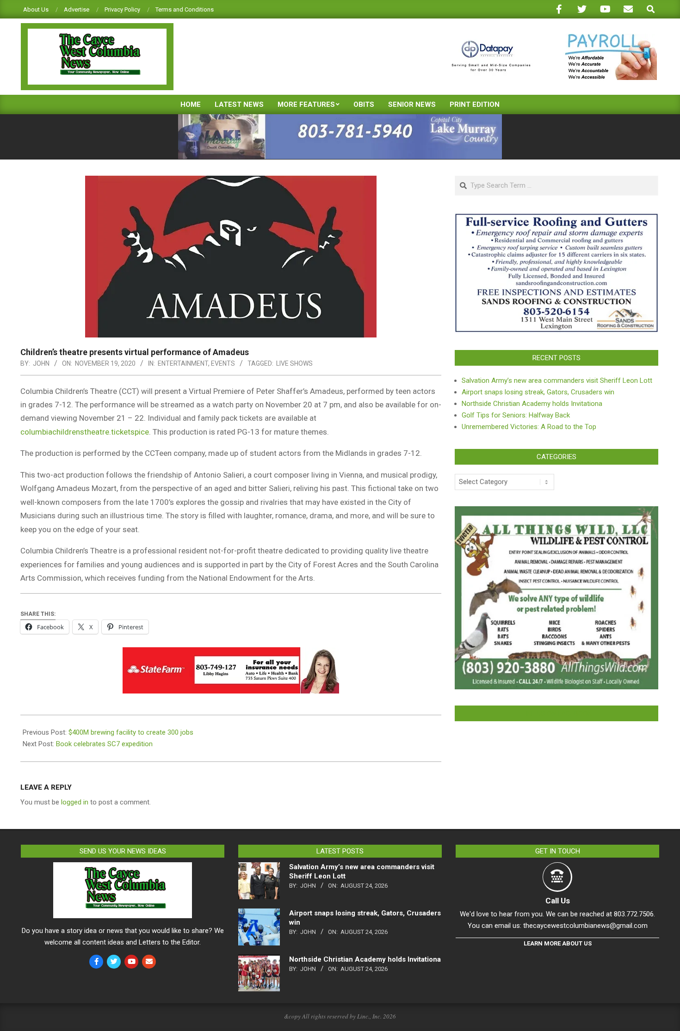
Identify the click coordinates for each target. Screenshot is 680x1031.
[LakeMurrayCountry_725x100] (340, 118)
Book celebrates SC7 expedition (104, 744)
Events (223, 363)
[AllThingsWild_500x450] (556, 512)
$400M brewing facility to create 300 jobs (130, 732)
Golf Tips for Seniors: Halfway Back (516, 415)
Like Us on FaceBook (556, 713)
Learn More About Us (558, 943)
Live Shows (294, 363)
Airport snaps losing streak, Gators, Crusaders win (538, 392)
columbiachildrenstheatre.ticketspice (84, 431)
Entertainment (183, 363)
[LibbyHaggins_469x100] (231, 653)
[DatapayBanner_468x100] (548, 37)
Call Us (557, 900)
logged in (74, 802)
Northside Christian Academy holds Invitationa (532, 403)
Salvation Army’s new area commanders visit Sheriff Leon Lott (557, 380)
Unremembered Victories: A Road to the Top (529, 427)
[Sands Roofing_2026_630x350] (556, 217)
